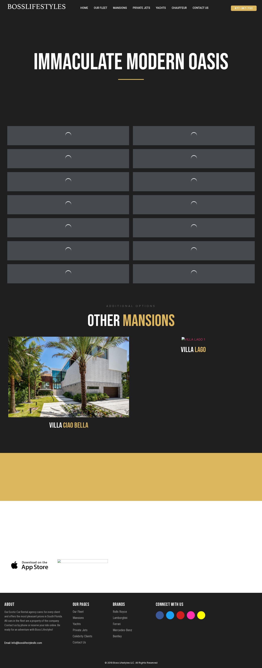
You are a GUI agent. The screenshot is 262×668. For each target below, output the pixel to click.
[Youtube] (180, 615)
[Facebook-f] (160, 615)
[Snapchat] (201, 615)
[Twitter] (170, 615)
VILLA (68, 425)
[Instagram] (191, 615)
